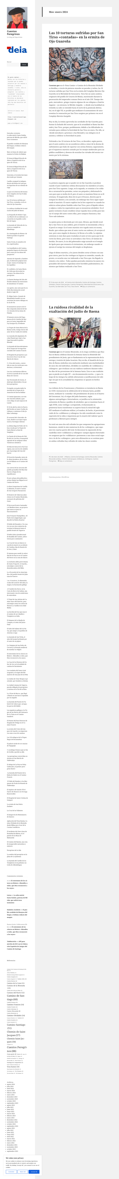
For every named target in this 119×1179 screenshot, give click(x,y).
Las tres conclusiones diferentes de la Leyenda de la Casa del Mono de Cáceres (17, 374)
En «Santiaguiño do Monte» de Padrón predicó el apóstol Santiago (17, 236)
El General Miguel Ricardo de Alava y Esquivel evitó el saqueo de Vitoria (16, 160)
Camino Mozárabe (12, 1013)
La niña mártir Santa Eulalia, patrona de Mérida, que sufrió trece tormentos (17, 137)
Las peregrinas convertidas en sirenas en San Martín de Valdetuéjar (17, 758)
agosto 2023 (11, 1105)
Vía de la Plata (11, 1073)
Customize (11, 1172)
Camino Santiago (16, 1026)
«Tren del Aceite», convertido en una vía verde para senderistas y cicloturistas (17, 365)
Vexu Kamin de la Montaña (14, 1069)
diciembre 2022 (12, 1120)
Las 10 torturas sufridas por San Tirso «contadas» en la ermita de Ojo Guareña (17, 202)
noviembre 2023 (12, 1099)
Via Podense (10, 1071)
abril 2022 (10, 1137)
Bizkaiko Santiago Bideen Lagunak (15, 974)
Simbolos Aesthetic (13, 910)
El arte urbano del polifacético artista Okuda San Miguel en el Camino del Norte (17, 480)
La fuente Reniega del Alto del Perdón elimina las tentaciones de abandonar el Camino (17, 282)
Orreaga (21, 1058)
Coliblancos (80, 459)
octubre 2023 (11, 1101)
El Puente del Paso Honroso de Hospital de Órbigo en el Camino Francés (17, 723)
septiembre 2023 (12, 1103)
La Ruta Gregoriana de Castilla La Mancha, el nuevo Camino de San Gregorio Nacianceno (17, 489)
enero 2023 (10, 1118)
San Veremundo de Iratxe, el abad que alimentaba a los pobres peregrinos (17, 382)
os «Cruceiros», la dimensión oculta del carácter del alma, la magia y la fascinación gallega (17, 583)
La (8, 336)
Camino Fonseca (12, 1002)
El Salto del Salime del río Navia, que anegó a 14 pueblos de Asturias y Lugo (17, 631)
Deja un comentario (88, 286)
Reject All (22, 1172)
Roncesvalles (10, 1060)
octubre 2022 (11, 1124)
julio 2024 (10, 1086)
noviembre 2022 (12, 1122)
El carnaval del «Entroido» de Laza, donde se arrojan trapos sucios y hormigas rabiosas (17, 420)
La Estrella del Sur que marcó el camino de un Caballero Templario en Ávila (17, 614)
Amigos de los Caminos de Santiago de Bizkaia (16, 970)
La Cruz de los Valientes (15, 810)
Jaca (24, 1054)
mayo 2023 (10, 1111)
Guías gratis (11, 1054)
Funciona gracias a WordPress (59, 477)
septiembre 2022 (12, 1126)
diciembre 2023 (12, 1097)
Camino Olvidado (16, 1015)
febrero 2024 (11, 1093)
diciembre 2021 (12, 1145)
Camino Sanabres (12, 1020)
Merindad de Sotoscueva (92, 284)
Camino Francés (12, 1007)
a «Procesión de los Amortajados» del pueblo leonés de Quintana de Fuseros (17, 574)
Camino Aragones (12, 977)
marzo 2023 (11, 1114)
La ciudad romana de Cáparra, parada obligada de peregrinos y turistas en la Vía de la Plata (17, 687)
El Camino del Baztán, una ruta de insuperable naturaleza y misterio (17, 844)
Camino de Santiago (16, 997)
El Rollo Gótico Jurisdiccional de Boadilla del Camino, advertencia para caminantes (17, 537)
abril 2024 (10, 1088)
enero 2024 (10, 1095)
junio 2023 (10, 1109)
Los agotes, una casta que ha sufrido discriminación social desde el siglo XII (17, 290)
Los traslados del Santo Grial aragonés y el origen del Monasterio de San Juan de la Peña (17, 673)
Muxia (20, 1056)
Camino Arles (21, 979)
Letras (9, 895)
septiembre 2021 (12, 1151)
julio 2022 (10, 1130)
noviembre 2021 (12, 1147)
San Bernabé (59, 286)
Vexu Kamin (13, 1067)
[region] (22, 1165)
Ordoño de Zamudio (12, 1058)
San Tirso (67, 286)
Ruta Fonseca (19, 1060)
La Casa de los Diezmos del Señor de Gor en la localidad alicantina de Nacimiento (17, 664)
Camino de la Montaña (16, 986)
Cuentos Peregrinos (13, 33)
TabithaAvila (11, 941)
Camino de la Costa (15, 983)
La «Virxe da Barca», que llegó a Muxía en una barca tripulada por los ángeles (17, 696)
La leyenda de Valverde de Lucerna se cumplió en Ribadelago (17, 227)
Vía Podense (19, 1073)
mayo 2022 (10, 1134)
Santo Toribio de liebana (13, 1064)
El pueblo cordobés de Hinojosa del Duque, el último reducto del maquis (17, 146)
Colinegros (88, 459)
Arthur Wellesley (11, 972)
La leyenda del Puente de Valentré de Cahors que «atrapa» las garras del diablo (17, 704)
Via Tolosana (19, 1071)
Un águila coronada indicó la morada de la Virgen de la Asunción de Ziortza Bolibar (16, 390)
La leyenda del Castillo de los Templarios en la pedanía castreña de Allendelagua (17, 863)
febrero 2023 (11, 1116)
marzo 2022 (11, 1139)
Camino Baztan (12, 981)
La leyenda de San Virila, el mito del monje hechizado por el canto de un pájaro (17, 639)
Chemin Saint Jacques (15, 1040)
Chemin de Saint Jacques (16, 1033)
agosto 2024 (11, 1084)
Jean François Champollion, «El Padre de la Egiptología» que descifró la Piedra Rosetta (17, 518)
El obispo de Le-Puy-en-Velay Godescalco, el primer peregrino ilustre (16, 767)
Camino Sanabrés (12, 1022)
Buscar (9, 62)
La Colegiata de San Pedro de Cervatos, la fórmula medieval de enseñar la (17, 647)
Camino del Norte (15, 993)
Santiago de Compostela (15, 1062)
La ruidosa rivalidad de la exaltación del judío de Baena (74, 309)
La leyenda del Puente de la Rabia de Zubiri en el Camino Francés (16, 775)
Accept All (34, 1172)
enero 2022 (10, 1143)
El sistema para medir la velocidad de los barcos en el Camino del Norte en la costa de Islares (17, 555)
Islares (19, 1054)
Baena (68, 457)
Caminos (21, 1018)
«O (8, 589)
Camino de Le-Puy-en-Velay (14, 990)
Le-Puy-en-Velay (12, 1056)
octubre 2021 (11, 1149)
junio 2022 (10, 1132)
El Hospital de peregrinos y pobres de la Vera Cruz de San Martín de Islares (17, 357)
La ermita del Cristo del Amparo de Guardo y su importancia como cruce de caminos (17, 731)
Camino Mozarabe (13, 1011)
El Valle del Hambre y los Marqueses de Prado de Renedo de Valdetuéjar (17, 783)
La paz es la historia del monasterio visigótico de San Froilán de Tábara (17, 194)
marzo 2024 (11, 1091)
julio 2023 (10, 1107)
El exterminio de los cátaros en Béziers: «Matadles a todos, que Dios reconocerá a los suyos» (17, 656)
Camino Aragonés (12, 979)
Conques (10, 1044)
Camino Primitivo (12, 1018)
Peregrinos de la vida (14, 850)
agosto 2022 (11, 1128)
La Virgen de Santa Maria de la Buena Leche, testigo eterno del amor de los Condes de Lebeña (17, 330)
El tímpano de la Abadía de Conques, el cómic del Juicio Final (16, 622)
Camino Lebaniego (12, 1009)
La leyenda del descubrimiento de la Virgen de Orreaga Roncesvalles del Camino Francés (17, 348)
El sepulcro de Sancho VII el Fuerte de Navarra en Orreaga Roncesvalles (17, 792)
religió (18, 650)
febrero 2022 (11, 1141)
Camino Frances (15, 1004)
